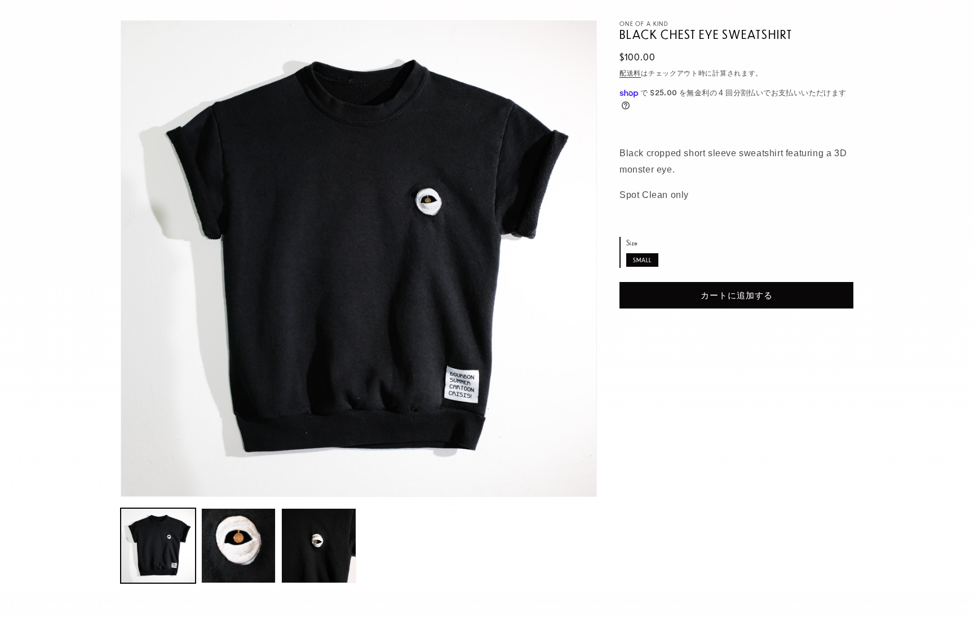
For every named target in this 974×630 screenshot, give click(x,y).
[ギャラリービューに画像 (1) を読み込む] (158, 545)
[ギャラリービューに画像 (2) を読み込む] (238, 545)
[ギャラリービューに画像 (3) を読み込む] (318, 545)
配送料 (630, 72)
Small (642, 259)
